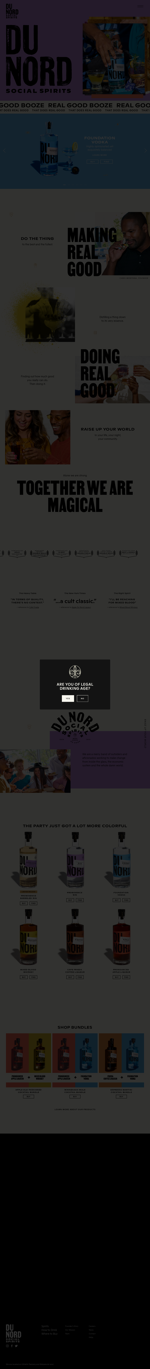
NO (82, 698)
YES (68, 698)
